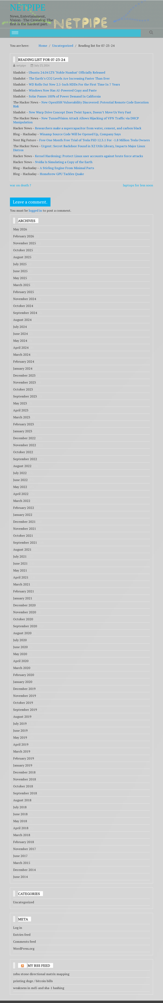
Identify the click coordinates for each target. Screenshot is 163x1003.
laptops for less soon (138, 185)
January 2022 (22, 514)
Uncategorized (23, 902)
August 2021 (22, 549)
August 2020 (22, 633)
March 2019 (21, 751)
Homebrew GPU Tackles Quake (62, 174)
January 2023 (22, 431)
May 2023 (20, 403)
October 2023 (23, 389)
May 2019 (20, 737)
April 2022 (20, 494)
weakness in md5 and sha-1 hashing (38, 988)
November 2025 (24, 243)
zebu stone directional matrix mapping (41, 974)
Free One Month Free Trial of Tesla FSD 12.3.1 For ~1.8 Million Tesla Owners (94, 140)
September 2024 (25, 313)
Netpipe (28, 7)
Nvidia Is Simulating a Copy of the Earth (63, 162)
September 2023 (25, 396)
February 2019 (23, 758)
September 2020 (25, 626)
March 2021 (21, 584)
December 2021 (24, 521)
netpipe (21, 65)
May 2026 (20, 229)
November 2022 (24, 445)
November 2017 (24, 849)
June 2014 (20, 876)
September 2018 (25, 793)
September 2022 (25, 459)
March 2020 (21, 668)
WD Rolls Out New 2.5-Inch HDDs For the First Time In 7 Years (74, 84)
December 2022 (24, 438)
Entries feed (21, 934)
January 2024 (22, 368)
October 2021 (23, 535)
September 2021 (25, 542)
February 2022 (23, 507)
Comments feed (24, 941)
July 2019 (20, 723)
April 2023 (20, 410)
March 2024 (21, 354)
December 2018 (24, 772)
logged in (35, 210)
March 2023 (21, 417)
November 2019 (24, 695)
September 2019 (25, 709)
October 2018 (23, 786)
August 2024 (22, 319)
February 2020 (23, 675)
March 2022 (21, 501)
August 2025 (22, 257)
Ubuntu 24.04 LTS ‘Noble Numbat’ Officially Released (67, 72)
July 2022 (20, 473)
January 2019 (22, 765)
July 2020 (20, 640)
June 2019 (20, 730)
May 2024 (20, 340)
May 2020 (20, 654)
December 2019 (24, 689)
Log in (17, 927)
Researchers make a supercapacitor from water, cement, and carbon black (88, 128)
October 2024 (23, 306)
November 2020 (24, 612)
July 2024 (20, 326)
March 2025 (21, 285)
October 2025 (23, 250)
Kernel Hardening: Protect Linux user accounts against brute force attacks (89, 156)
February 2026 (23, 236)
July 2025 (20, 264)
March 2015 (21, 863)
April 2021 (20, 577)
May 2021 (20, 570)
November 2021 (24, 528)
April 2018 (20, 828)
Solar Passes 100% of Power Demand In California (65, 96)
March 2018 (21, 835)
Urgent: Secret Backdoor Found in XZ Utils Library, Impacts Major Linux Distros (79, 148)
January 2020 (22, 682)
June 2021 (20, 563)
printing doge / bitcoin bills (33, 981)
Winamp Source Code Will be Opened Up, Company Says (80, 134)
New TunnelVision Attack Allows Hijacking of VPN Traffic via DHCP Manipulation (76, 120)
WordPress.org (23, 948)
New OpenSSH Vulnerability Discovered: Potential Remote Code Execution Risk (81, 104)
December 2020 (24, 605)
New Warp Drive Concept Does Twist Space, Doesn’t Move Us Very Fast (80, 112)
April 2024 (20, 347)
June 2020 (20, 647)
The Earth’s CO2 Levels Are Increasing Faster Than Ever (69, 78)
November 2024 (24, 299)
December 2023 (24, 375)
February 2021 (23, 591)
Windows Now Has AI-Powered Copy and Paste (63, 90)
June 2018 (20, 814)
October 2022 (23, 452)
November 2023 (24, 382)
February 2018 (23, 842)
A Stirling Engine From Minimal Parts (67, 168)
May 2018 (20, 821)
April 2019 (20, 744)
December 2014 (24, 870)
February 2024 (23, 361)
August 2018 (22, 800)
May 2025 (20, 278)
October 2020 (23, 619)
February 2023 (23, 424)
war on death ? (20, 185)
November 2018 (24, 779)
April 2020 (20, 661)
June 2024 (20, 333)
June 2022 (20, 480)
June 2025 (20, 271)
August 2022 (22, 466)
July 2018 (20, 807)
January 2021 (22, 598)
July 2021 (20, 556)
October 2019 (23, 702)
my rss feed (39, 965)
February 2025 (23, 292)
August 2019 (22, 716)
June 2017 (20, 856)
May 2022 (20, 487)
